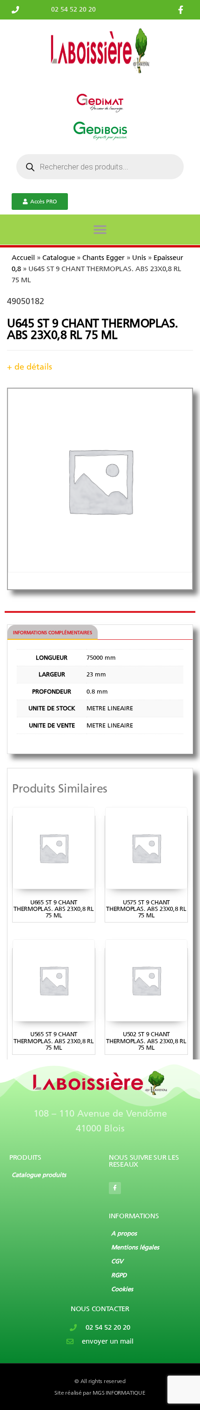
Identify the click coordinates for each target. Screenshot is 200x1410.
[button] (99, 229)
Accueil (23, 257)
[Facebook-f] (115, 1188)
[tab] (52, 632)
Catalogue (58, 257)
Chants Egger (103, 257)
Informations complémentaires (52, 633)
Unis (139, 257)
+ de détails (29, 367)
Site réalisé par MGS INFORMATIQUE (99, 1393)
